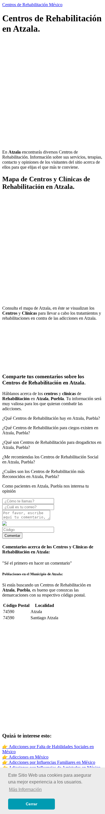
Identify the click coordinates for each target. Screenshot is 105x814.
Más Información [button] (25, 789)
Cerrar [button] (31, 804)
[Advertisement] (52, 92)
